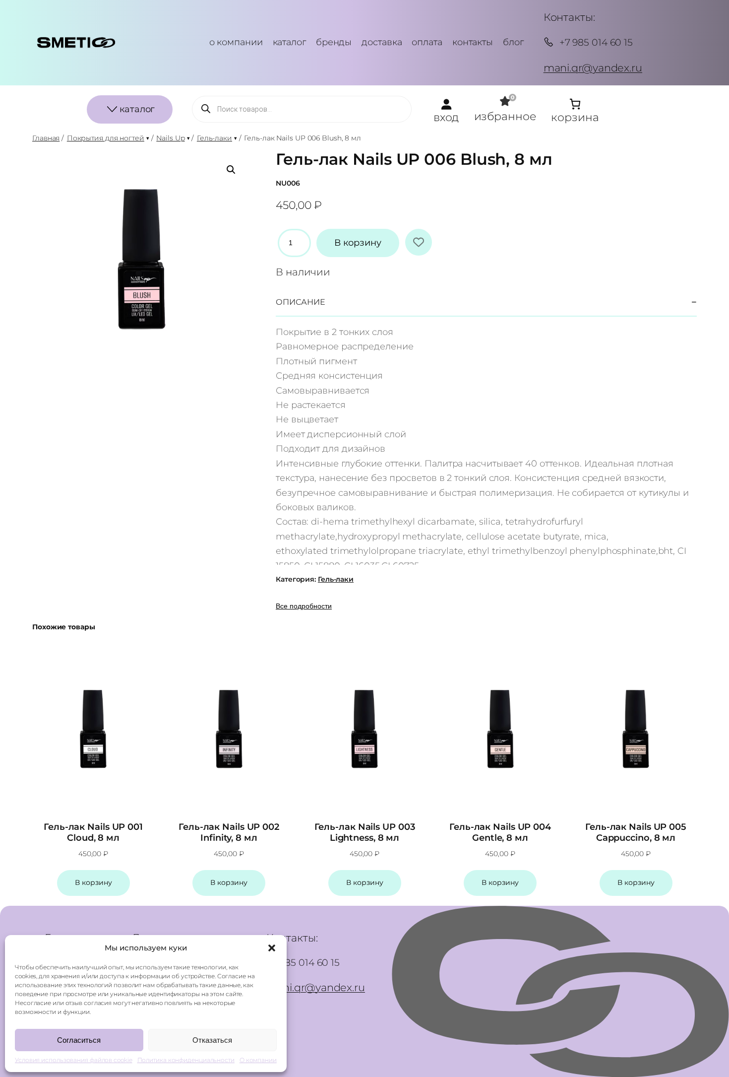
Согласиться (79, 1040)
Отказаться (212, 1040)
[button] (272, 948)
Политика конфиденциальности (186, 1060)
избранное (505, 116)
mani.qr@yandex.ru (593, 68)
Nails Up (170, 138)
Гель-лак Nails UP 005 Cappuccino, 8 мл (635, 832)
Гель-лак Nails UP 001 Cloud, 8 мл (93, 832)
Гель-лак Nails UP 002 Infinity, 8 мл (229, 832)
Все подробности (304, 606)
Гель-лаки (214, 138)
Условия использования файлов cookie (73, 1060)
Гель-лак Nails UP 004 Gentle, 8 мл (500, 832)
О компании (258, 1060)
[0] (505, 101)
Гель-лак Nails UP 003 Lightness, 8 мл (364, 832)
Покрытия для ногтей (105, 138)
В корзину (357, 242)
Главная (46, 138)
